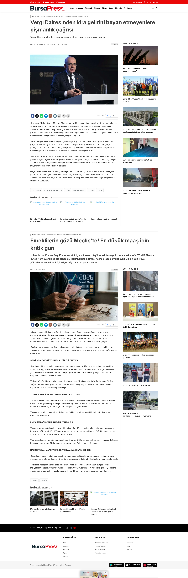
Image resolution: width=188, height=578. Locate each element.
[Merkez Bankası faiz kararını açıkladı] (44, 498)
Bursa (72, 8)
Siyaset (97, 8)
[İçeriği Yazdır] (55, 116)
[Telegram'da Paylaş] (46, 116)
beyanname (37, 190)
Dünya (104, 8)
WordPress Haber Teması (60, 565)
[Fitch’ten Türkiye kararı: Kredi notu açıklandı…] (44, 208)
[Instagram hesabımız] (150, 2)
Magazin (118, 8)
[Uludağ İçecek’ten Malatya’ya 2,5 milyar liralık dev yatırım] (140, 311)
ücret (92, 190)
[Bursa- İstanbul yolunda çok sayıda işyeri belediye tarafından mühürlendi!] (140, 281)
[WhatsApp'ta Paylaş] (41, 116)
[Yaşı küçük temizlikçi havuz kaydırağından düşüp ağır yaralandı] (140, 400)
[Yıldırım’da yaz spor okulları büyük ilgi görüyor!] (140, 342)
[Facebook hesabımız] (144, 2)
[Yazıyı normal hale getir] (68, 116)
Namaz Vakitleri (100, 546)
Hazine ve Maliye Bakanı (53, 190)
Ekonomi (88, 8)
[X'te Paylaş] (37, 116)
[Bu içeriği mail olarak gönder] (50, 116)
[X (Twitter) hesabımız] (147, 2)
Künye (129, 546)
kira (68, 190)
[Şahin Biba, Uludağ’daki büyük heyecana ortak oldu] (140, 86)
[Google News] (111, 116)
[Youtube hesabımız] (154, 2)
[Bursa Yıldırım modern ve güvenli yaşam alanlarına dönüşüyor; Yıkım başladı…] (140, 116)
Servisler (127, 8)
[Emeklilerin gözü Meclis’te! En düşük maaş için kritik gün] (74, 208)
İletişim (129, 549)
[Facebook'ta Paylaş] (32, 116)
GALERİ (36, 2)
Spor (111, 8)
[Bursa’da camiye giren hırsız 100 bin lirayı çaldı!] (140, 147)
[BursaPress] (47, 10)
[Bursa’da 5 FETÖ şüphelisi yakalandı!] (140, 372)
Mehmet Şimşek (79, 190)
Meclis (44, 480)
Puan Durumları (100, 553)
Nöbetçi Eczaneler (101, 543)
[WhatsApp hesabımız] (157, 2)
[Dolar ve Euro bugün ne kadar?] (104, 208)
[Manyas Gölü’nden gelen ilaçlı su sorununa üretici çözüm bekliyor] (104, 498)
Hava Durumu (100, 549)
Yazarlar (130, 543)
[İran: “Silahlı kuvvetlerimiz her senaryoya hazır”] (140, 55)
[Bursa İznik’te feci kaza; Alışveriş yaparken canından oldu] (140, 177)
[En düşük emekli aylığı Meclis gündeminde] (74, 498)
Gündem (79, 8)
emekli (35, 480)
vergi (100, 190)
